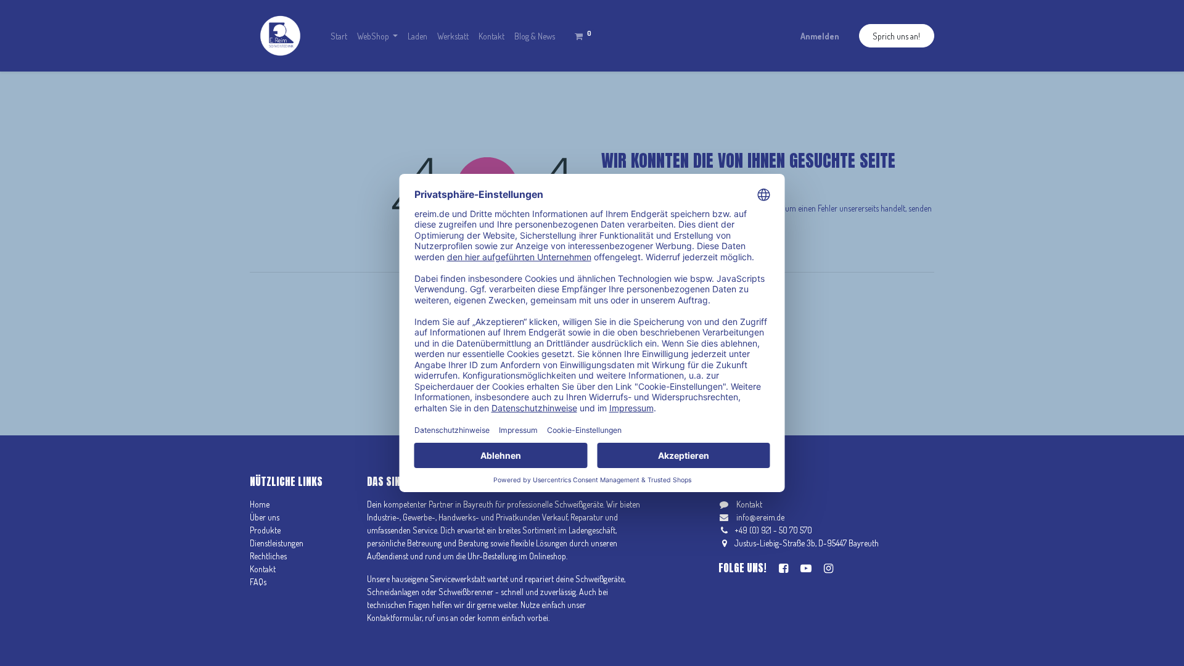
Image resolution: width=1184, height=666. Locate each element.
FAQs (258, 582)
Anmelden (819, 36)
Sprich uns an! (896, 36)
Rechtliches (268, 556)
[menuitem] (339, 36)
